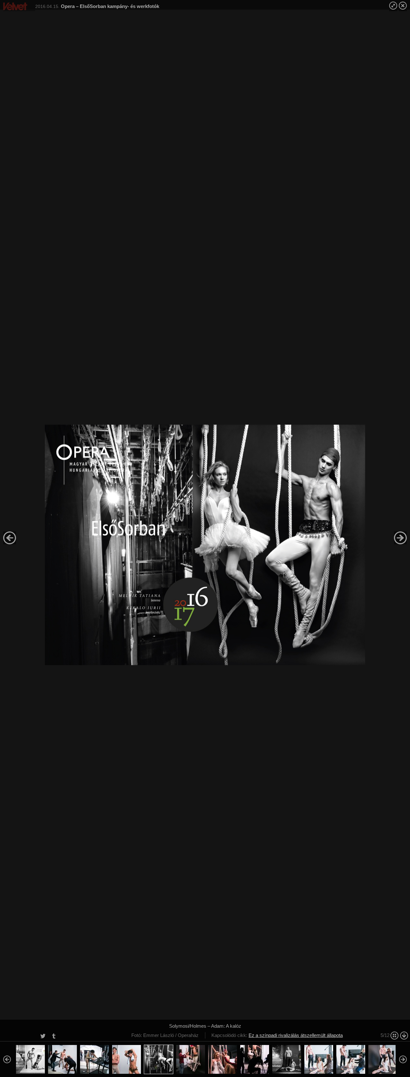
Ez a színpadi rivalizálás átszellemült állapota (296, 1035)
